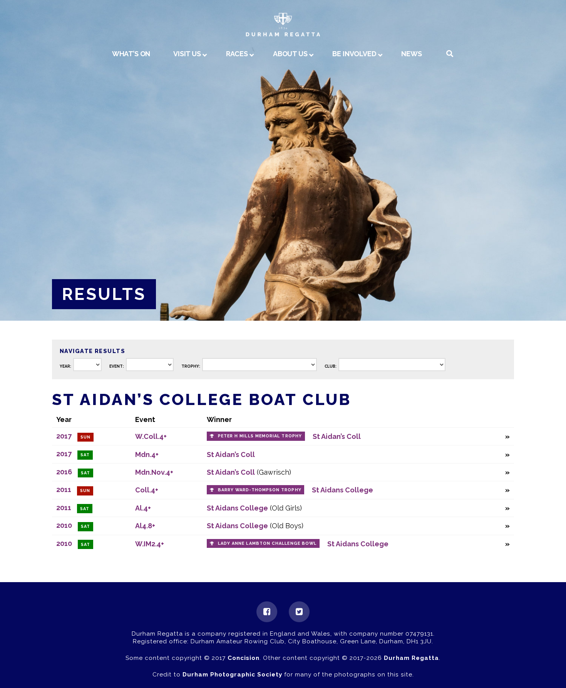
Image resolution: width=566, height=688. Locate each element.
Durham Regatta (411, 658)
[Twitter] (299, 611)
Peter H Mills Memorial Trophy (260, 436)
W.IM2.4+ (149, 544)
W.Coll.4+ (151, 436)
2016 (64, 472)
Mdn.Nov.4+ (154, 472)
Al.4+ (143, 508)
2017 (64, 436)
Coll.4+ (146, 490)
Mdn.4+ (147, 454)
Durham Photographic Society (232, 674)
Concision (244, 658)
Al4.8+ (145, 526)
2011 (63, 489)
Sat (85, 454)
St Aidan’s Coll (337, 436)
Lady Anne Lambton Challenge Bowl (267, 543)
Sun (85, 437)
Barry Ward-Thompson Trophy (259, 489)
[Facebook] (266, 611)
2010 (64, 525)
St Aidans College (342, 490)
